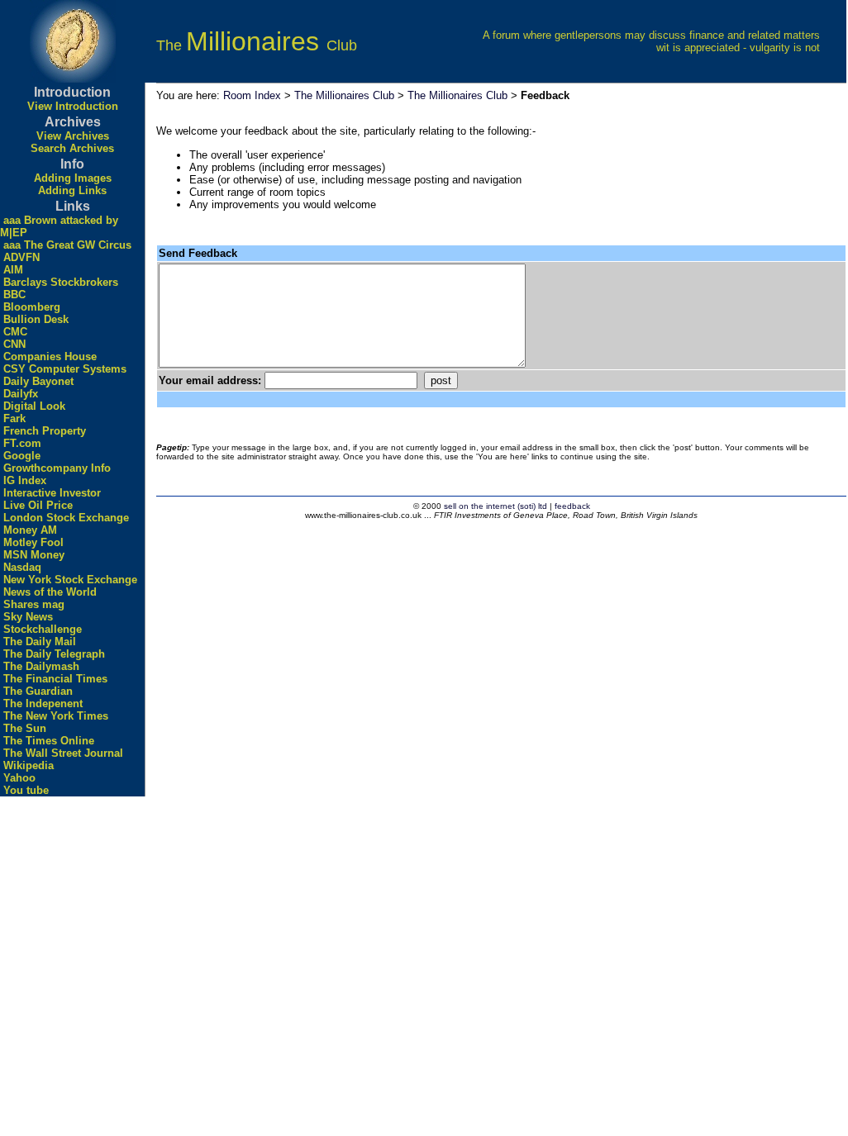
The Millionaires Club (344, 95)
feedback (572, 506)
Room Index (252, 95)
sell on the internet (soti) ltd (495, 506)
